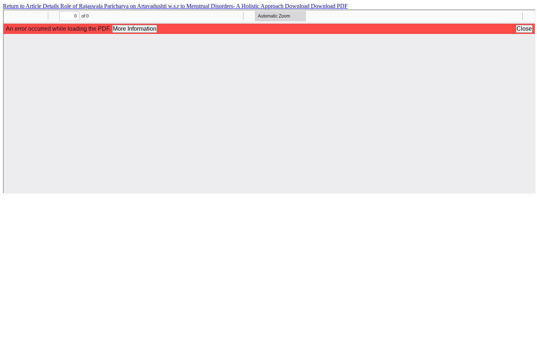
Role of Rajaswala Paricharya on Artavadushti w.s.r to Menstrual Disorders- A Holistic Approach (172, 6)
